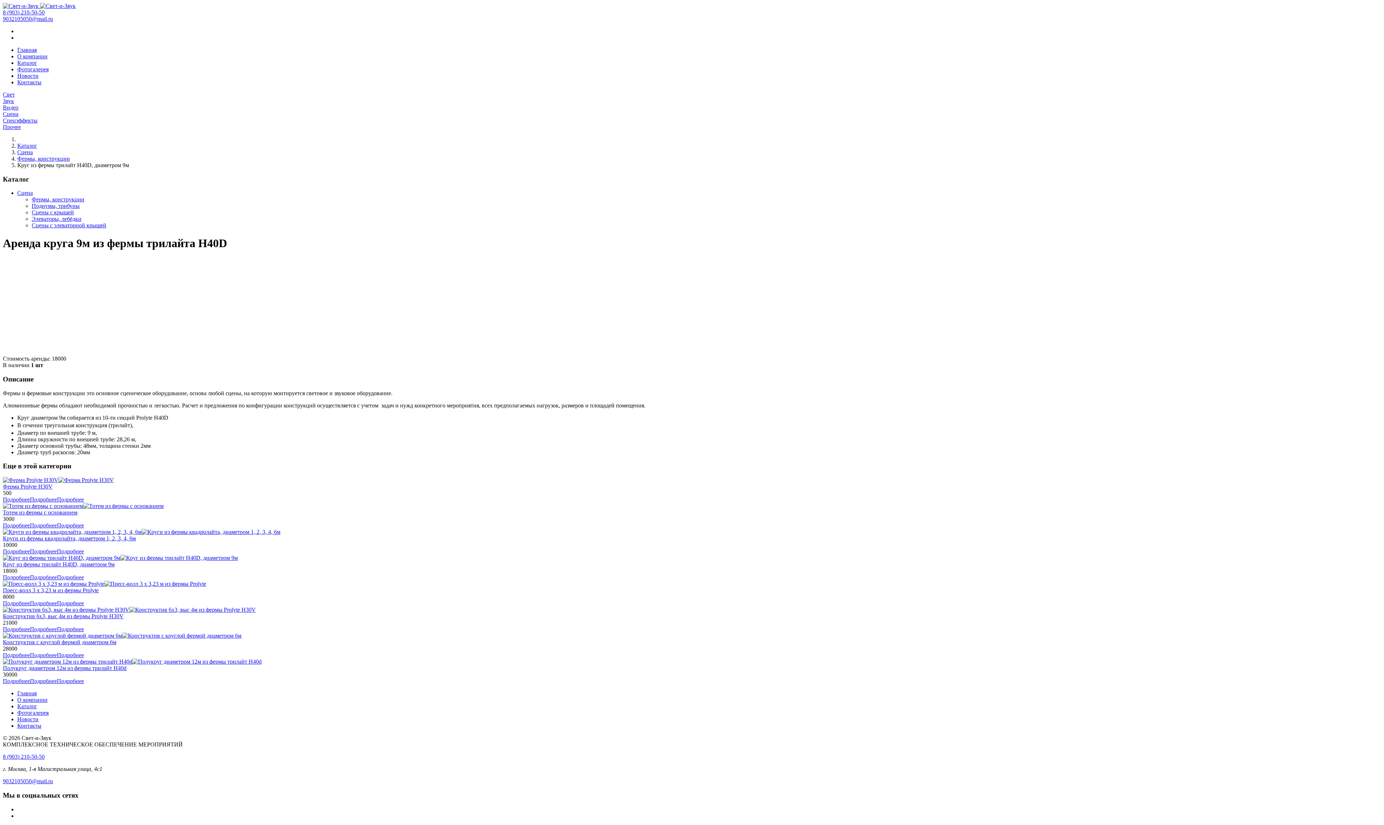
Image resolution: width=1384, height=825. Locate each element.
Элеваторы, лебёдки (56, 219)
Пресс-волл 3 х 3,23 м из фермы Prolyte (51, 590)
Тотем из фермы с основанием (40, 512)
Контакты (29, 82)
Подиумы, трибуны (56, 206)
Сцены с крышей (53, 212)
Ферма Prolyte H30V (28, 486)
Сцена (10, 114)
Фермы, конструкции (43, 159)
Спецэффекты (20, 120)
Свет (9, 95)
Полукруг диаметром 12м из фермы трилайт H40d (65, 668)
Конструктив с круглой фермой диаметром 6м (59, 642)
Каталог (27, 63)
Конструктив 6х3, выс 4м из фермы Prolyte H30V (63, 616)
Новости (28, 76)
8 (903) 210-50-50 (24, 12)
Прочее (12, 127)
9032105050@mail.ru (28, 19)
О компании (32, 56)
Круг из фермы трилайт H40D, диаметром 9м (59, 564)
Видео (10, 107)
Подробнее (43, 499)
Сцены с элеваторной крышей (69, 225)
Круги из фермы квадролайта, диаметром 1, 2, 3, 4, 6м (69, 538)
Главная (27, 50)
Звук (8, 101)
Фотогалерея (33, 69)
